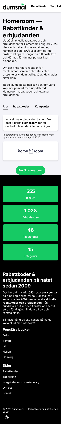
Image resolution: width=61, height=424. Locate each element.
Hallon (7, 351)
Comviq (8, 357)
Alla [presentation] (5, 106)
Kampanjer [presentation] (42, 106)
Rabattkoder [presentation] (21, 106)
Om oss (7, 387)
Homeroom (29, 122)
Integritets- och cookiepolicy (21, 382)
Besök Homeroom (30, 170)
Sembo (7, 340)
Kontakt (7, 393)
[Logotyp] (14, 8)
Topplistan (9, 376)
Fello (6, 335)
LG (4, 346)
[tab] (5, 107)
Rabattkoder (39, 6)
